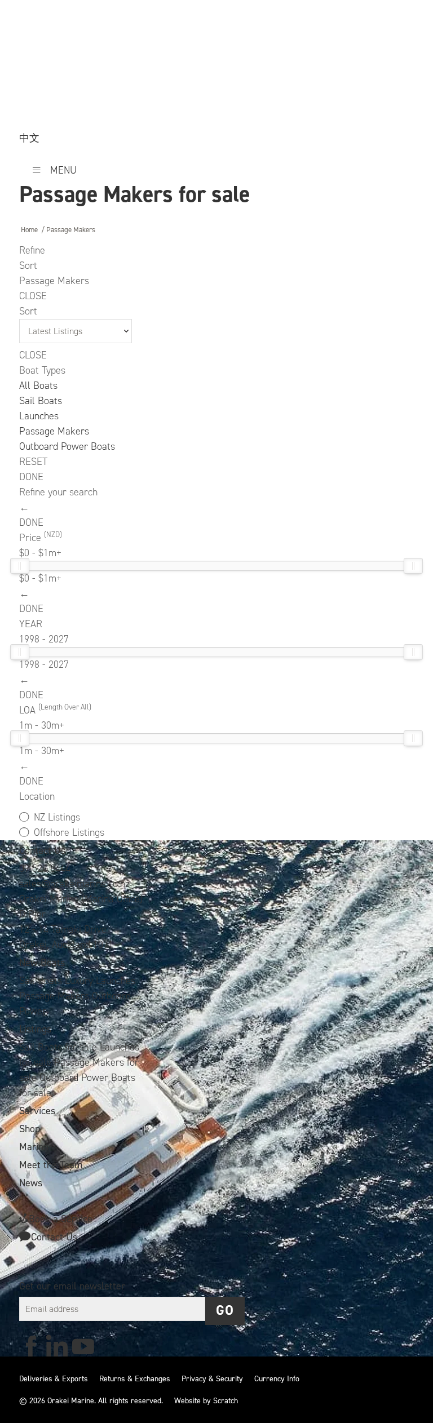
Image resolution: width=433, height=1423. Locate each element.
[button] (225, 1311)
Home (29, 229)
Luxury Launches (100, 980)
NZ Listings (57, 817)
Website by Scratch (206, 1400)
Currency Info (276, 1378)
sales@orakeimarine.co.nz (74, 883)
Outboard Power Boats (67, 446)
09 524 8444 (44, 868)
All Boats (38, 385)
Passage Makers (54, 431)
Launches (39, 416)
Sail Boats (40, 400)
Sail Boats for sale (59, 1047)
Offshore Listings (69, 832)
